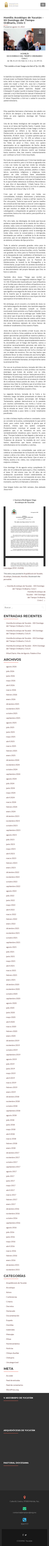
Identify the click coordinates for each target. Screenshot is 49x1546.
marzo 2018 (11, 1139)
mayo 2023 (10, 849)
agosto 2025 (11, 722)
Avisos (9, 1292)
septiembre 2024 (13, 774)
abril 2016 (10, 1246)
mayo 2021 (10, 961)
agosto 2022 (11, 891)
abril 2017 (10, 1190)
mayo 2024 (10, 793)
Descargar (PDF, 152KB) (14, 568)
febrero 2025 (11, 751)
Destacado (16, 576)
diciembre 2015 (12, 1265)
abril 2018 (10, 1134)
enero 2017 (10, 1204)
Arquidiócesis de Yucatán (33, 573)
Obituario (10, 1357)
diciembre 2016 (12, 1209)
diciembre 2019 (12, 1040)
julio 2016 (10, 1232)
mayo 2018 (10, 1129)
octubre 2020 (11, 994)
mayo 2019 (10, 1073)
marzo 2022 (11, 914)
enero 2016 (10, 1260)
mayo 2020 (10, 1017)
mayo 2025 (10, 736)
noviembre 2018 (13, 1101)
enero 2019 (10, 1092)
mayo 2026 (10, 680)
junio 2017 (10, 1181)
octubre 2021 (11, 937)
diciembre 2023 (12, 816)
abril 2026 (10, 685)
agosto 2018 (11, 1115)
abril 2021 (10, 966)
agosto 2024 (11, 779)
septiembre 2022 (13, 886)
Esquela (9, 1320)
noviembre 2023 (13, 821)
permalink (7, 579)
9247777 (24, 1524)
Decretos (10, 1306)
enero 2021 (10, 980)
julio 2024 (10, 783)
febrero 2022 (11, 919)
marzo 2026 (11, 690)
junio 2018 (10, 1124)
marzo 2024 (11, 802)
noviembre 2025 (13, 708)
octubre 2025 (11, 713)
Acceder (9, 1375)
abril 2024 (10, 797)
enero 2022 (10, 923)
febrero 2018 (11, 1143)
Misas (8, 1339)
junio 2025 (10, 732)
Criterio (9, 1301)
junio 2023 (10, 844)
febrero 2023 (11, 863)
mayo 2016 (10, 1241)
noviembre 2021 (13, 933)
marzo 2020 (11, 1026)
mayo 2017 (10, 1185)
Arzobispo (7, 576)
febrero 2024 (11, 807)
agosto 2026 (11, 666)
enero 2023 (10, 867)
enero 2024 (10, 811)
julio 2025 (10, 727)
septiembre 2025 (13, 718)
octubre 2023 (11, 825)
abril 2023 (10, 853)
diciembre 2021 (12, 928)
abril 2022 (10, 909)
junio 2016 (10, 1237)
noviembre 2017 (13, 1157)
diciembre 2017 (12, 1153)
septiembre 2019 (13, 1054)
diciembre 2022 (12, 872)
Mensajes (10, 1334)
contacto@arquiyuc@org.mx (24, 1512)
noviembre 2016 (13, 1213)
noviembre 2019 (13, 1045)
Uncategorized (12, 1362)
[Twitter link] (26, 1535)
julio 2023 (10, 839)
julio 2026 (10, 671)
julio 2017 (10, 1176)
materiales (10, 1329)
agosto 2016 (11, 1227)
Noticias (9, 1348)
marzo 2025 (11, 746)
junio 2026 (10, 676)
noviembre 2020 (13, 989)
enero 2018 (10, 1148)
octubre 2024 (11, 769)
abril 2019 (10, 1078)
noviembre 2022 (13, 877)
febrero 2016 (11, 1255)
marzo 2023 (11, 858)
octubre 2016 (11, 1218)
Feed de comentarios (14, 1385)
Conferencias (11, 1297)
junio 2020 (10, 1012)
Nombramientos (13, 1343)
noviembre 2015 (13, 1269)
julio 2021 (10, 952)
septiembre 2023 (13, 830)
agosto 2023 (11, 835)
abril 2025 (10, 741)
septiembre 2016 (13, 1223)
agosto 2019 (11, 1059)
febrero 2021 (11, 975)
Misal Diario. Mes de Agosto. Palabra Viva (23, 653)
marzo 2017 (11, 1195)
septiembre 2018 (13, 1110)
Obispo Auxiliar (12, 1353)
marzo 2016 (11, 1251)
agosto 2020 (11, 1003)
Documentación (12, 1315)
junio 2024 (10, 788)
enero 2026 (10, 699)
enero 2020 (10, 1036)
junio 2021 (10, 956)
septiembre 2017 (13, 1167)
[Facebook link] (23, 1535)
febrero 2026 (11, 694)
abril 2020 (10, 1022)
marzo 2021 (11, 970)
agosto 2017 (11, 1171)
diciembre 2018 (12, 1096)
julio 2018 (10, 1120)
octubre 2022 (11, 881)
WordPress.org (12, 1389)
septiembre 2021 (13, 942)
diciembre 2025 (12, 704)
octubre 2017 (11, 1162)
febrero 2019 (11, 1087)
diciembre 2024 (12, 760)
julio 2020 (10, 1008)
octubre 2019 (11, 1050)
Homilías (24, 576)
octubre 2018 (11, 1106)
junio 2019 (10, 1068)
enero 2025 (10, 755)
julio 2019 (10, 1064)
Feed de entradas (13, 1380)
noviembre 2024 (13, 765)
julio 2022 (10, 895)
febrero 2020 (11, 1031)
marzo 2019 (11, 1082)
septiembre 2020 (13, 998)
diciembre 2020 (12, 984)
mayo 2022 (10, 905)
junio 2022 (10, 900)
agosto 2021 (11, 947)
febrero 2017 (11, 1199)
